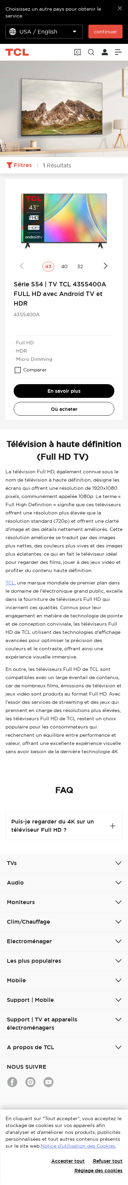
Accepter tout (68, 1161)
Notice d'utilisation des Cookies (78, 1146)
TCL (10, 583)
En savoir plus (64, 391)
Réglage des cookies (98, 1171)
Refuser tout (108, 1161)
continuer (105, 31)
